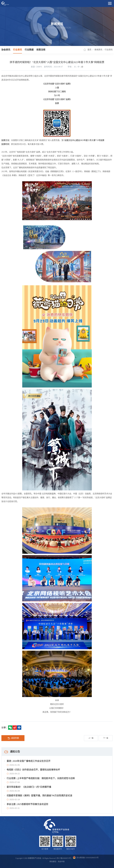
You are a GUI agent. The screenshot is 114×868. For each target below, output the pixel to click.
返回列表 (15, 738)
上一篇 (90, 738)
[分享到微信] (10, 727)
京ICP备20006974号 (64, 858)
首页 (89, 50)
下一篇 (105, 738)
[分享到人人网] (19, 727)
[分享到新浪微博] (15, 727)
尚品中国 (61, 862)
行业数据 (29, 49)
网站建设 (52, 862)
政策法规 (40, 49)
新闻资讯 (98, 50)
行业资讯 (17, 49)
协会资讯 (5, 49)
